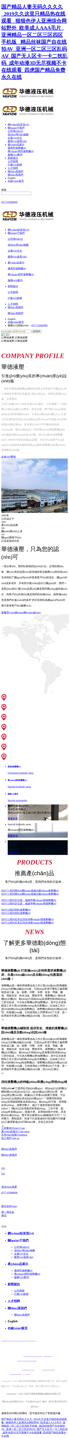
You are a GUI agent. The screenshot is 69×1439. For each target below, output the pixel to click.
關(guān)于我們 (16, 127)
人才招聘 (13, 168)
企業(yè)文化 (15, 138)
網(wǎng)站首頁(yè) (18, 124)
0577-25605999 (39, 325)
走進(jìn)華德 (8, 456)
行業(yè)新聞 (15, 164)
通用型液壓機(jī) (17, 148)
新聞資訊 (13, 158)
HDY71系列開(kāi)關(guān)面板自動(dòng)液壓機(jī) (30, 890)
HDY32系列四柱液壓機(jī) (15, 909)
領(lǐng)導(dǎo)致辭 (18, 134)
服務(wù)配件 (15, 154)
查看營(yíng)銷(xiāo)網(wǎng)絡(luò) (21, 612)
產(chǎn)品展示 (16, 144)
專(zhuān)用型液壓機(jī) (21, 151)
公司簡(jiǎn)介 (15, 131)
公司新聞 (13, 161)
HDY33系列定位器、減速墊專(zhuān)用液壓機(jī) (28, 900)
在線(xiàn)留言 (16, 181)
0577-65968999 (9, 202)
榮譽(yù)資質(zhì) (17, 141)
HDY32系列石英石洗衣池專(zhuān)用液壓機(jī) (27, 919)
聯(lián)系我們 (15, 171)
